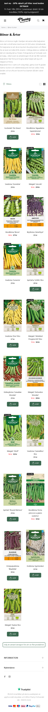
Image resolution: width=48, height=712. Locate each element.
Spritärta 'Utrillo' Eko (35, 280)
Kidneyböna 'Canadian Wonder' (12, 394)
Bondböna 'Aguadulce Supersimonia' (35, 130)
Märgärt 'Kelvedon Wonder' (35, 394)
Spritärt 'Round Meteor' (12, 510)
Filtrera (8, 84)
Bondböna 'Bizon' (13, 232)
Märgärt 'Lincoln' (35, 184)
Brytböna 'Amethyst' (35, 232)
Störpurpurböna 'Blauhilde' (12, 568)
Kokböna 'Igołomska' (35, 566)
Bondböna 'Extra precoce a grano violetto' (35, 513)
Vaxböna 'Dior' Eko (12, 336)
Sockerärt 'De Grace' (12, 128)
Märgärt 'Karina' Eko (13, 625)
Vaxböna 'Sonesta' (12, 280)
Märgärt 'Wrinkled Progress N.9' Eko (35, 338)
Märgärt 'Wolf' (13, 451)
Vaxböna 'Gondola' (12, 184)
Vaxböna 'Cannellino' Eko (35, 453)
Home (3, 27)
